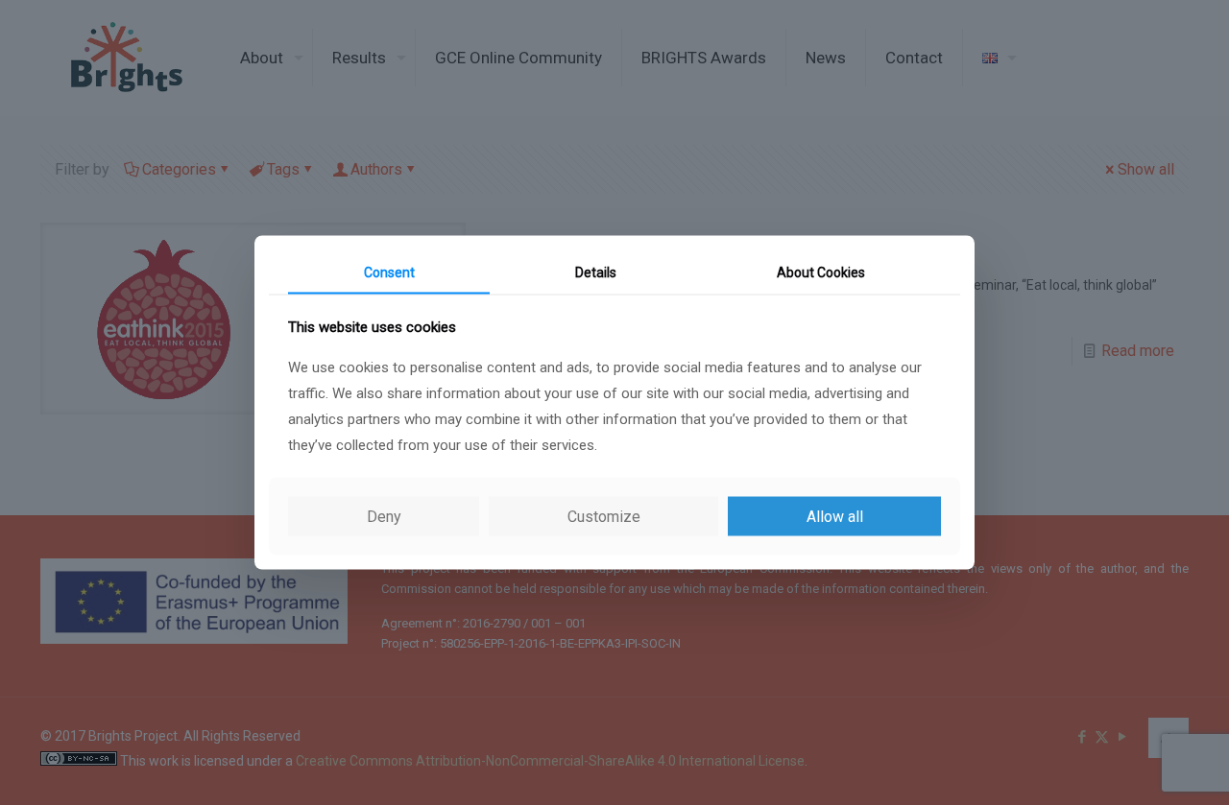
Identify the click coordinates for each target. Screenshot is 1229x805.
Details (595, 271)
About (821, 271)
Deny (384, 517)
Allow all (835, 517)
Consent (389, 271)
